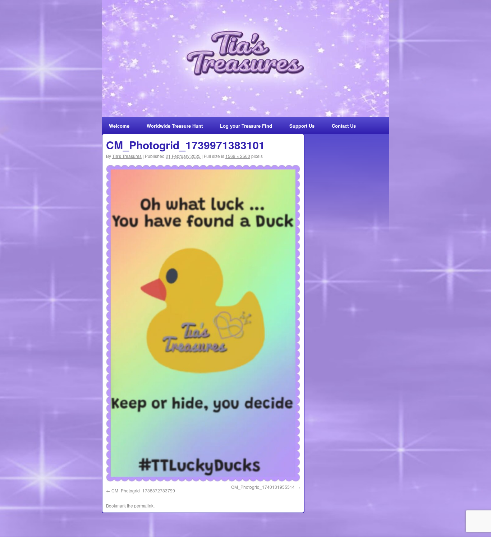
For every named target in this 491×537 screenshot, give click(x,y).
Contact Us (344, 125)
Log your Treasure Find (246, 125)
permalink (143, 505)
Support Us (302, 125)
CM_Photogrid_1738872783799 (143, 490)
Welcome (119, 125)
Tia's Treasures (127, 156)
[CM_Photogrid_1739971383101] (203, 323)
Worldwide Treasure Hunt (175, 125)
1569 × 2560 (237, 156)
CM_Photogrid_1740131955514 (263, 487)
